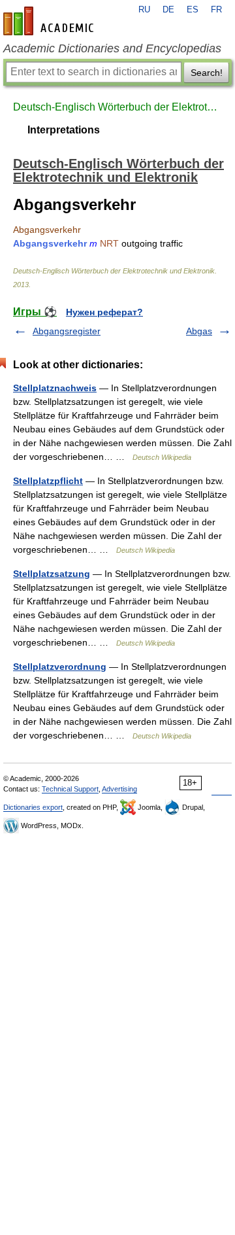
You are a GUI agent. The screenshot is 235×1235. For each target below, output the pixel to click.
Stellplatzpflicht (48, 481)
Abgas (199, 331)
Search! (207, 72)
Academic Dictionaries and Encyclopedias (112, 48)
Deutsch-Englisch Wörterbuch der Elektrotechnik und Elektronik (117, 107)
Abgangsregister (67, 331)
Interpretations (63, 129)
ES (192, 9)
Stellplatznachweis (55, 388)
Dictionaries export (33, 807)
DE (168, 9)
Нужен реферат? (104, 312)
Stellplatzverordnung (59, 666)
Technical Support (70, 789)
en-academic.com (50, 21)
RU (144, 9)
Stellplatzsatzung (51, 573)
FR (216, 9)
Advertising (119, 789)
